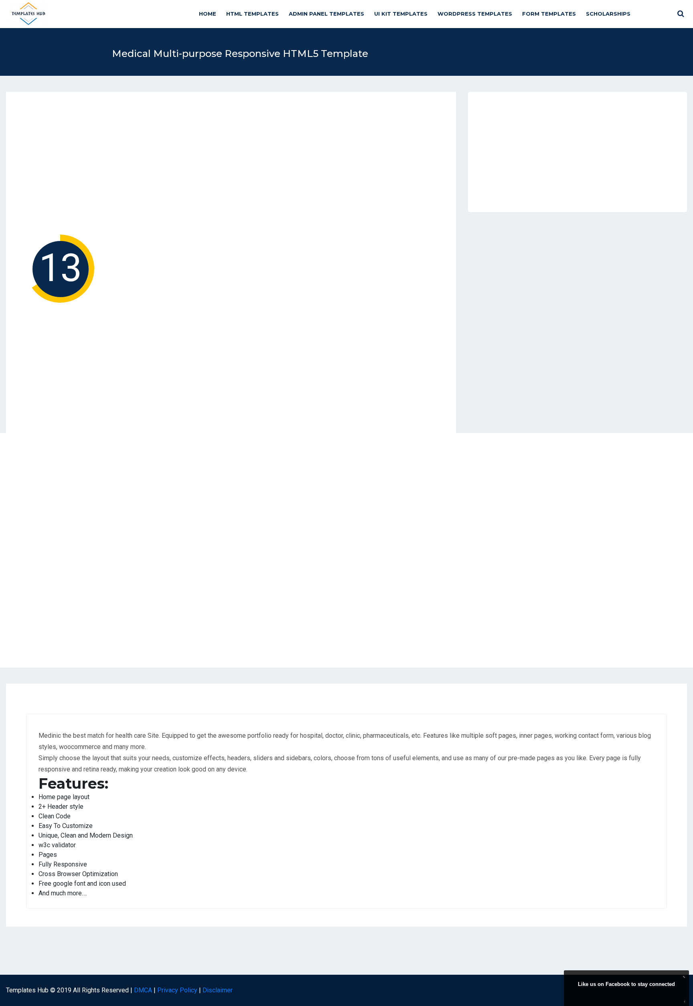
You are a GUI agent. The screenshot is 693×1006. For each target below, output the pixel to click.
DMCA (143, 990)
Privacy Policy (177, 990)
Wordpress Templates (475, 13)
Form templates (549, 13)
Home (207, 13)
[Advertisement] (231, 166)
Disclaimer (218, 990)
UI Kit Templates (401, 13)
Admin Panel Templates (326, 13)
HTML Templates (252, 13)
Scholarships (608, 13)
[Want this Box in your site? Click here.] (683, 1000)
